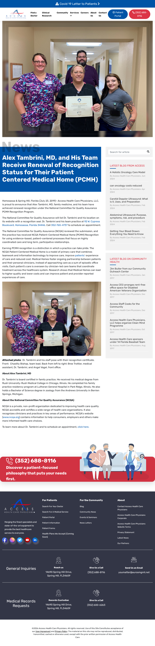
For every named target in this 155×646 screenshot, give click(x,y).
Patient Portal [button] (119, 14)
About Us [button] (93, 14)
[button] (16, 14)
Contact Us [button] (103, 14)
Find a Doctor (34, 14)
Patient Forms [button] (48, 528)
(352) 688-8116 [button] (141, 14)
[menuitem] (85, 14)
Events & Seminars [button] (88, 517)
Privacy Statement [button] (125, 532)
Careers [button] (85, 13)
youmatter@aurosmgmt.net (134, 572)
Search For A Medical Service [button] (55, 512)
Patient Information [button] (51, 523)
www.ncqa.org (11, 417)
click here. (84, 426)
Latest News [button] (123, 538)
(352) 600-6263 (96, 604)
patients (79, 255)
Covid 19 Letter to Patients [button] (78, 4)
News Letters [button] (86, 523)
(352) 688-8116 (35, 460)
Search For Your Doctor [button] (52, 506)
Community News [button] (88, 512)
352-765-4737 (59, 225)
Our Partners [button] (123, 543)
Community (62, 13)
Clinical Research (46, 14)
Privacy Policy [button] (61, 631)
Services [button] (74, 13)
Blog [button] (82, 506)
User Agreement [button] (43, 631)
